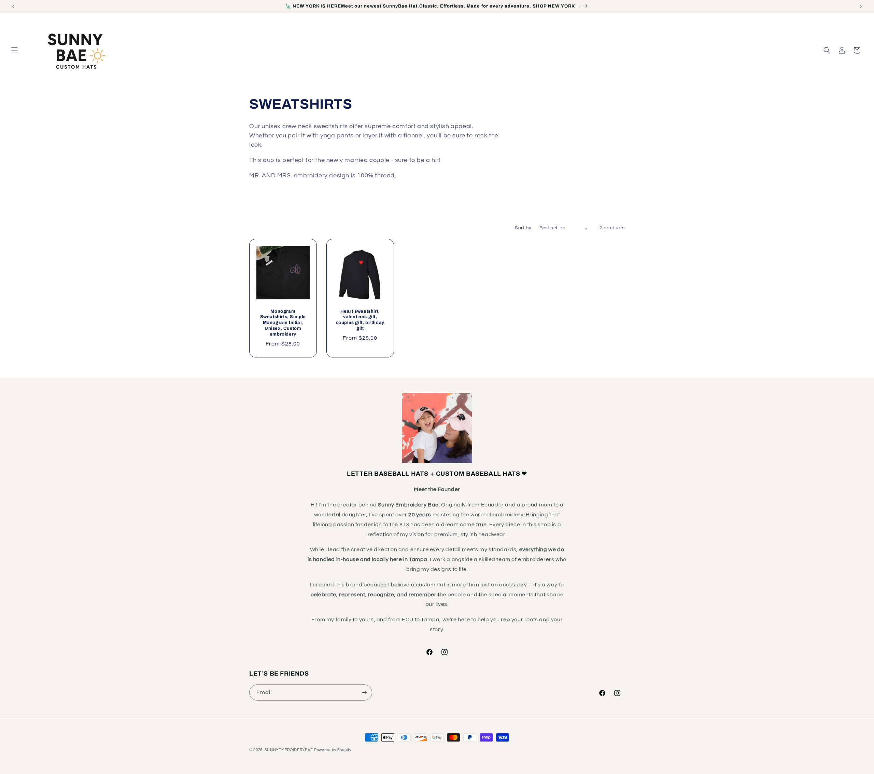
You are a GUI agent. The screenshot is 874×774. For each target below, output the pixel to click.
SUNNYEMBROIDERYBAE (289, 750)
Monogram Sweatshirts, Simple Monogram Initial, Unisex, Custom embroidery (283, 323)
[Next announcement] (860, 6)
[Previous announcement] (13, 6)
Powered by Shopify (332, 750)
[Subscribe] (364, 692)
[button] (14, 50)
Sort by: (523, 228)
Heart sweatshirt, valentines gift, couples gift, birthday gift (360, 320)
